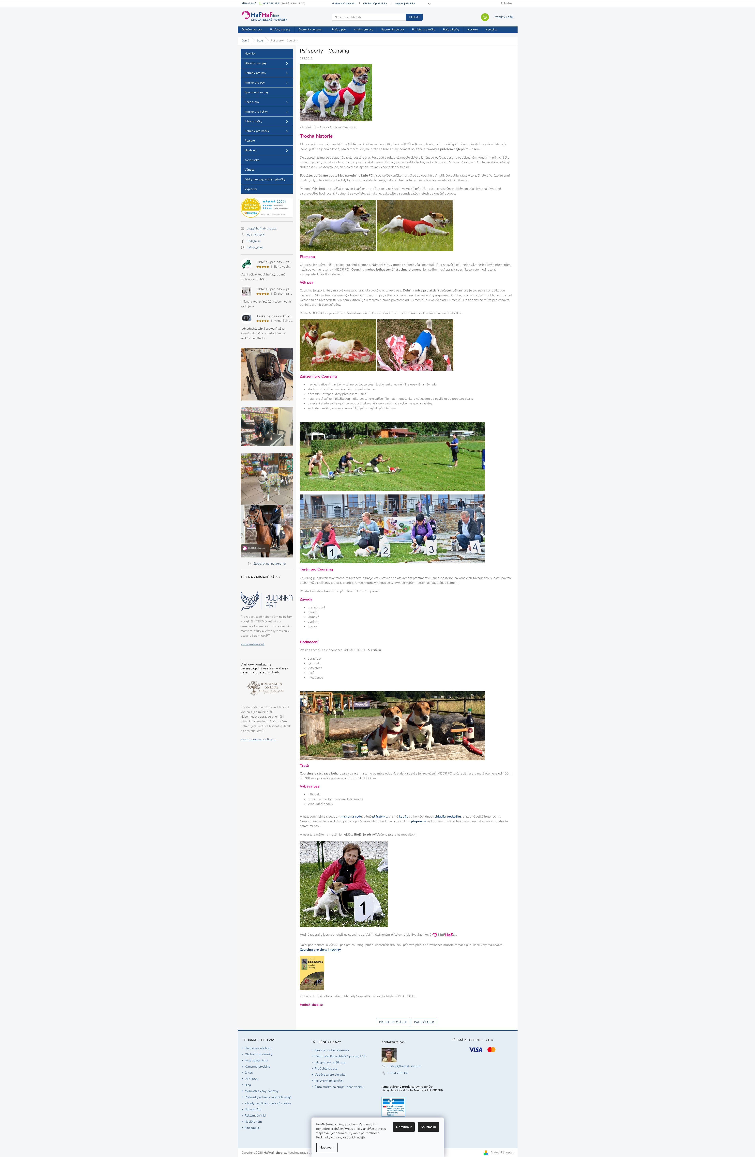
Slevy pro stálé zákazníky (332, 1050)
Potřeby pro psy (255, 73)
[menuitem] (252, 29)
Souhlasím (428, 1127)
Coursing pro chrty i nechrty (320, 949)
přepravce (418, 821)
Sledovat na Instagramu (269, 563)
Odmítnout (404, 1127)
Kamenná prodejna (257, 1066)
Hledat (414, 17)
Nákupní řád (253, 1109)
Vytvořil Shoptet (502, 1152)
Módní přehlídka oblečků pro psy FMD (341, 1056)
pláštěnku (379, 816)
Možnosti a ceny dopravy (262, 1091)
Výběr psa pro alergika (330, 1074)
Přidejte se (254, 241)
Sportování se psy (257, 92)
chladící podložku (448, 816)
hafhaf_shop (255, 247)
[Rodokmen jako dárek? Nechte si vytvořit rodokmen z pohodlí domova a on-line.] (267, 689)
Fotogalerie (252, 1128)
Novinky (250, 53)
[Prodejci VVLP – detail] (393, 1107)
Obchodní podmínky (375, 3)
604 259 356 (255, 235)
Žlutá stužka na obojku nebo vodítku (339, 1087)
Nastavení (327, 1147)
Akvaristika (252, 160)
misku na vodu (351, 816)
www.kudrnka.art (252, 644)
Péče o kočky (253, 121)
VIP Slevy (251, 1079)
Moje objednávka (405, 3)
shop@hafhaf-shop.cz (262, 228)
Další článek (424, 1022)
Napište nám (253, 1121)
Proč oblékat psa (326, 1068)
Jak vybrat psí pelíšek (329, 1081)
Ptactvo (250, 141)
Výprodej (251, 189)
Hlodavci (250, 150)
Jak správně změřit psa (330, 1062)
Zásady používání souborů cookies (268, 1103)
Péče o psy (252, 102)
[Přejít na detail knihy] (312, 972)
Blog (248, 1085)
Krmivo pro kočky (256, 112)
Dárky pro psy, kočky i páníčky (265, 179)
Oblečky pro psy (256, 63)
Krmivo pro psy (255, 83)
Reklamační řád (255, 1115)
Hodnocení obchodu (343, 3)
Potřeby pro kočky (257, 131)
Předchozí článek (393, 1022)
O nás (249, 1073)
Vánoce (250, 170)
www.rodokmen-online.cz (258, 739)
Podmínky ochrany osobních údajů (340, 1137)
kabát (403, 816)
